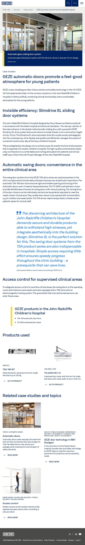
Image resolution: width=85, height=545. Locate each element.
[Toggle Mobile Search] (68, 3)
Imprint (78, 540)
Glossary (71, 540)
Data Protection (49, 540)
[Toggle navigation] (81, 3)
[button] (69, 534)
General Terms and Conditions (33, 540)
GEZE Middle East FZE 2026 (12, 540)
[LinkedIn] (76, 534)
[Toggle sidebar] (75, 3)
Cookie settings (61, 540)
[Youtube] (80, 534)
